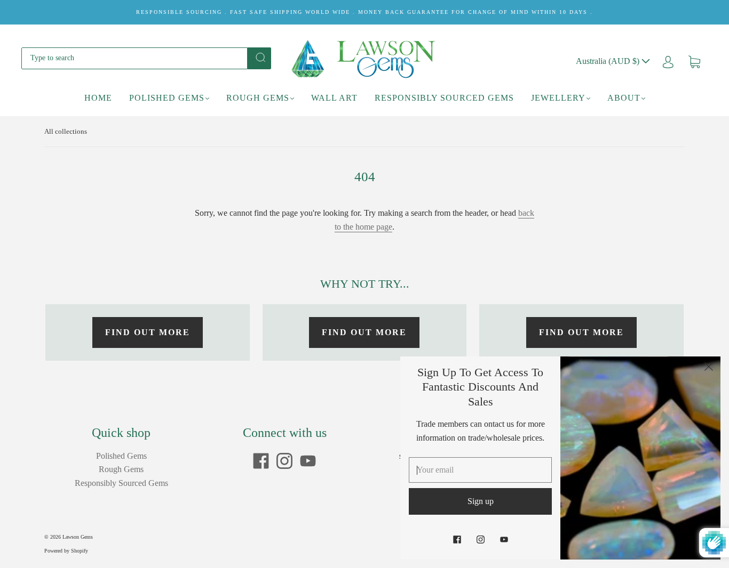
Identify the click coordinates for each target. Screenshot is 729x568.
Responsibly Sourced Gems (444, 97)
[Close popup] (708, 368)
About (623, 97)
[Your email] (480, 470)
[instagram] (284, 461)
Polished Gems (166, 97)
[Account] (668, 61)
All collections (65, 131)
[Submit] (259, 57)
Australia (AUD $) (608, 61)
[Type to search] (134, 58)
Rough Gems (257, 97)
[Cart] (694, 61)
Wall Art (334, 97)
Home (98, 97)
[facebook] (261, 461)
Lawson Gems (77, 537)
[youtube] (308, 461)
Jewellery (558, 97)
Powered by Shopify (66, 551)
